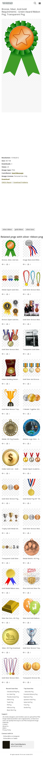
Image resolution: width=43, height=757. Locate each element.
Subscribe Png (29, 692)
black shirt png (11, 710)
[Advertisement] (21, 133)
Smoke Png (27, 707)
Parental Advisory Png (30, 694)
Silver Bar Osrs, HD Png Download (14, 618)
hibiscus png (11, 707)
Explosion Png (28, 697)
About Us (5, 726)
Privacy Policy (7, 730)
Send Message (17, 173)
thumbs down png (13, 697)
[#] (21, 50)
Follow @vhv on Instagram (11, 736)
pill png (9, 705)
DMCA (4, 728)
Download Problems (20, 182)
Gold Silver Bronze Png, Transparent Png (16, 499)
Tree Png (26, 705)
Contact (5, 724)
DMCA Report (7, 182)
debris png (10, 699)
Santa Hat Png (28, 702)
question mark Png (29, 699)
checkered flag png (13, 692)
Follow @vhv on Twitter (10, 738)
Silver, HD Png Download (11, 648)
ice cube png (11, 694)
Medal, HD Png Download (11, 439)
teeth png (10, 702)
